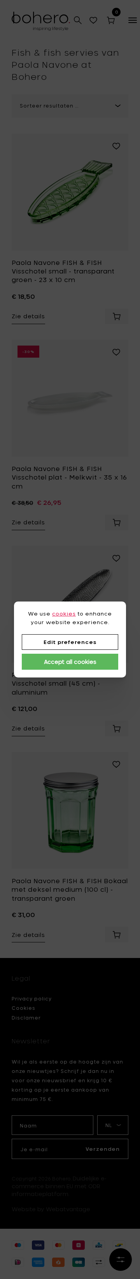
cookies (64, 613)
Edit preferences (70, 642)
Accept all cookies (70, 661)
